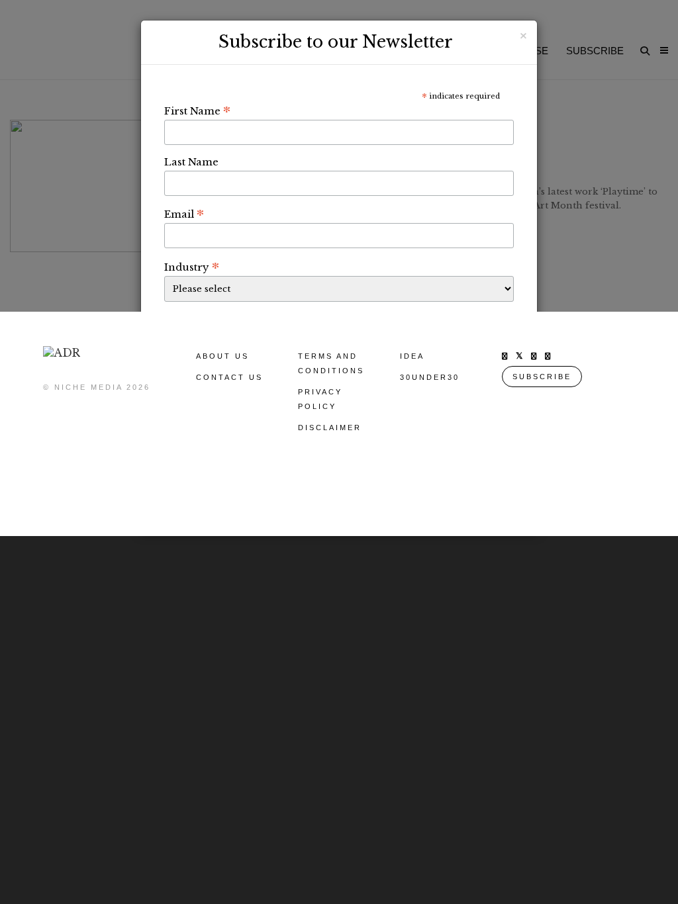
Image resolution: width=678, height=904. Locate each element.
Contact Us (229, 377)
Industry (191, 266)
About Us (222, 356)
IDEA (412, 356)
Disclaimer (330, 427)
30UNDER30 (430, 377)
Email (184, 213)
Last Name (191, 162)
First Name (197, 110)
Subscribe (541, 377)
